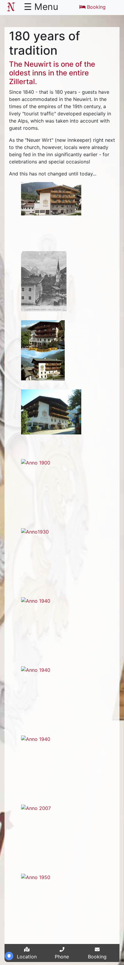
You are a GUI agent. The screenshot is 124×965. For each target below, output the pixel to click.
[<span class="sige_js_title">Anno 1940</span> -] (35, 600)
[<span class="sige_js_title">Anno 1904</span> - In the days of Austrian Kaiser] (44, 281)
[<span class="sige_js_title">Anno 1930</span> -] (35, 531)
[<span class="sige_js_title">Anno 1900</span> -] (35, 462)
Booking (96, 7)
